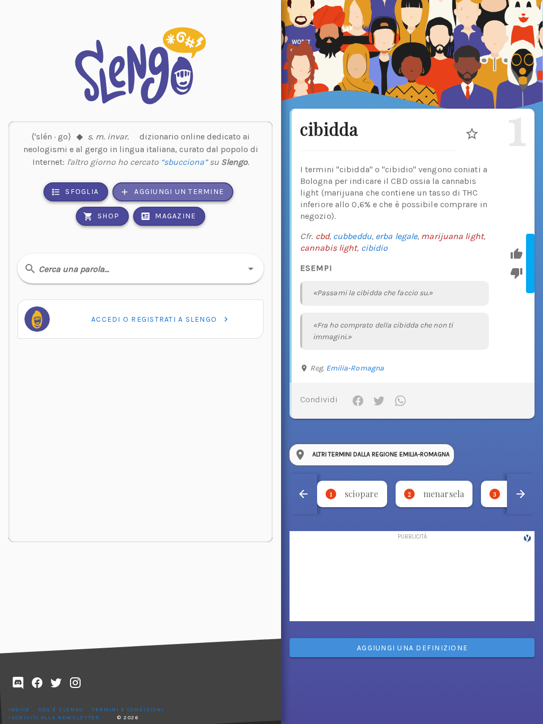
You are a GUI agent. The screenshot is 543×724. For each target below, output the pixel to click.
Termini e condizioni (128, 710)
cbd (322, 236)
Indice (19, 710)
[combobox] (140, 269)
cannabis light (328, 248)
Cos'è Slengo (61, 710)
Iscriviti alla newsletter (54, 717)
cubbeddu (352, 236)
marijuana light (452, 236)
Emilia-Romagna (355, 368)
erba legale (396, 236)
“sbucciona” (184, 162)
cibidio (374, 248)
